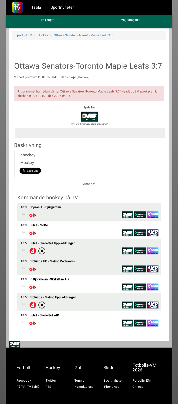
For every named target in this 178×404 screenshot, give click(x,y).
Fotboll (23, 367)
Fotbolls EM (141, 381)
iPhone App (112, 386)
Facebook (23, 381)
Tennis (79, 381)
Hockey (53, 367)
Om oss (137, 386)
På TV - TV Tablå (28, 386)
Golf (78, 367)
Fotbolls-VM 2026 (144, 368)
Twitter (51, 381)
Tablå (36, 7)
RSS (48, 386)
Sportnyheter (62, 7)
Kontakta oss (83, 386)
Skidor (110, 367)
